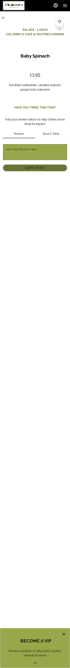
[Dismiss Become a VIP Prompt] (63, 634)
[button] (4, 17)
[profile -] (55, 5)
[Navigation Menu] (65, 5)
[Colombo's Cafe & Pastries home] (19, 5)
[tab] (19, 133)
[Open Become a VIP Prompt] (35, 663)
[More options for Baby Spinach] (59, 21)
